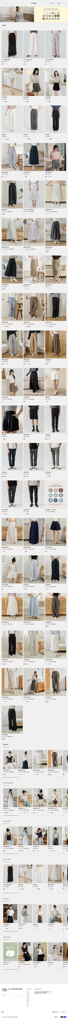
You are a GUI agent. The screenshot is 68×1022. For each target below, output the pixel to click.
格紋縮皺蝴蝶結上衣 (7, 846)
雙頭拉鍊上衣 (35, 924)
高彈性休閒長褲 (48, 472)
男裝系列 (28, 1000)
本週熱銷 (28, 996)
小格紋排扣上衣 (51, 962)
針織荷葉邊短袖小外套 (52, 808)
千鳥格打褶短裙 (5, 397)
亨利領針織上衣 (36, 846)
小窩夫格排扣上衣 (6, 924)
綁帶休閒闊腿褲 (48, 697)
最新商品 (28, 993)
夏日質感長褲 (26, 584)
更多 (27, 1006)
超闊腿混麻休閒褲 (5, 547)
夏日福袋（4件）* (6, 962)
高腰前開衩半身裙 (26, 284)
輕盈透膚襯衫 (65, 924)
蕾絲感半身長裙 (51, 884)
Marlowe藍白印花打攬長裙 (28, 209)
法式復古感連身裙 (21, 962)
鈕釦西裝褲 (4, 134)
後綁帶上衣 (50, 846)
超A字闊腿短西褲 (48, 172)
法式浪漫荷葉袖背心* (37, 962)
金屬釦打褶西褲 (5, 172)
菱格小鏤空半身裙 (5, 622)
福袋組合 (28, 998)
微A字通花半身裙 (26, 172)
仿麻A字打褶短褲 (48, 547)
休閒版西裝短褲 (26, 434)
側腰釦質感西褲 (5, 359)
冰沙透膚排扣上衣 (51, 924)
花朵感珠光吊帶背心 (22, 924)
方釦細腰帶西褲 (48, 622)
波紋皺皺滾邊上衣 (21, 808)
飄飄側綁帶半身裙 (48, 209)
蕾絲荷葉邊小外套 (21, 770)
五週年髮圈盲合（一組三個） (51, 509)
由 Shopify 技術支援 (14, 1017)
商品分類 (28, 1004)
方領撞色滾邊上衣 (36, 808)
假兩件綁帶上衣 (6, 808)
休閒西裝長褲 (47, 434)
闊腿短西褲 (47, 397)
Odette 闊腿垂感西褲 (6, 59)
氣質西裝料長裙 (48, 359)
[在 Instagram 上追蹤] (3, 1012)
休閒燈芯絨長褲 (5, 322)
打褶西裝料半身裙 (48, 247)
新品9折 (27, 991)
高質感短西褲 (4, 97)
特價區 (27, 1002)
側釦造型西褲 (4, 209)
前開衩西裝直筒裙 (48, 659)
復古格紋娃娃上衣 (6, 770)
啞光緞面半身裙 (26, 397)
